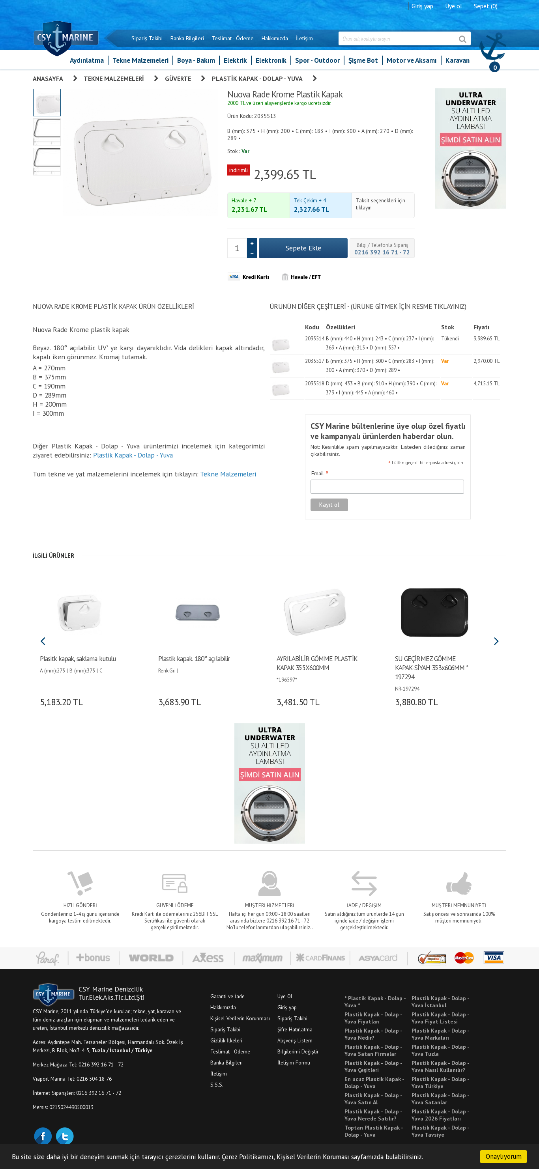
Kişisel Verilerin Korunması (240, 1018)
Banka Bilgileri (187, 38)
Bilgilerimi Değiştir (297, 1051)
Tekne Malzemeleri (140, 60)
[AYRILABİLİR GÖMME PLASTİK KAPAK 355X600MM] (316, 611)
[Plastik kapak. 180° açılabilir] (197, 611)
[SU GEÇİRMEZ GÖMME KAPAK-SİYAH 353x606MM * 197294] (434, 611)
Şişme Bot (363, 60)
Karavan (457, 60)
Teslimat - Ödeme (233, 38)
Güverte (178, 78)
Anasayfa (48, 78)
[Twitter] (64, 1135)
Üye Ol (284, 996)
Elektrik (235, 60)
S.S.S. (216, 1084)
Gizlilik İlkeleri (226, 1040)
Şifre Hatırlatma (295, 1029)
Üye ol (453, 6)
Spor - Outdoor (317, 60)
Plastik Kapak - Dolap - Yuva (257, 78)
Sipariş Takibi (147, 38)
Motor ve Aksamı (412, 60)
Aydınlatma (87, 60)
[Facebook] (42, 1135)
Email (320, 473)
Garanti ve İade (227, 996)
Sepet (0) (486, 6)
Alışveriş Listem (295, 1040)
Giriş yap (422, 6)
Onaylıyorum (504, 1156)
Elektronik (271, 60)
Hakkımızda (275, 38)
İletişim (304, 38)
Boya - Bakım (196, 60)
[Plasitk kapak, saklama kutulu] (79, 611)
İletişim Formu (293, 1062)
